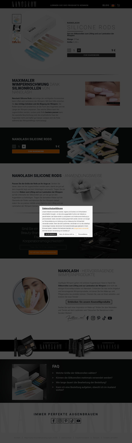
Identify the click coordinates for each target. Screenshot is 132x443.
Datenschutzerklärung (52, 208)
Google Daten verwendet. (81, 228)
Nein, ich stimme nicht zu (66, 234)
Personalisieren (82, 234)
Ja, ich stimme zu (51, 234)
